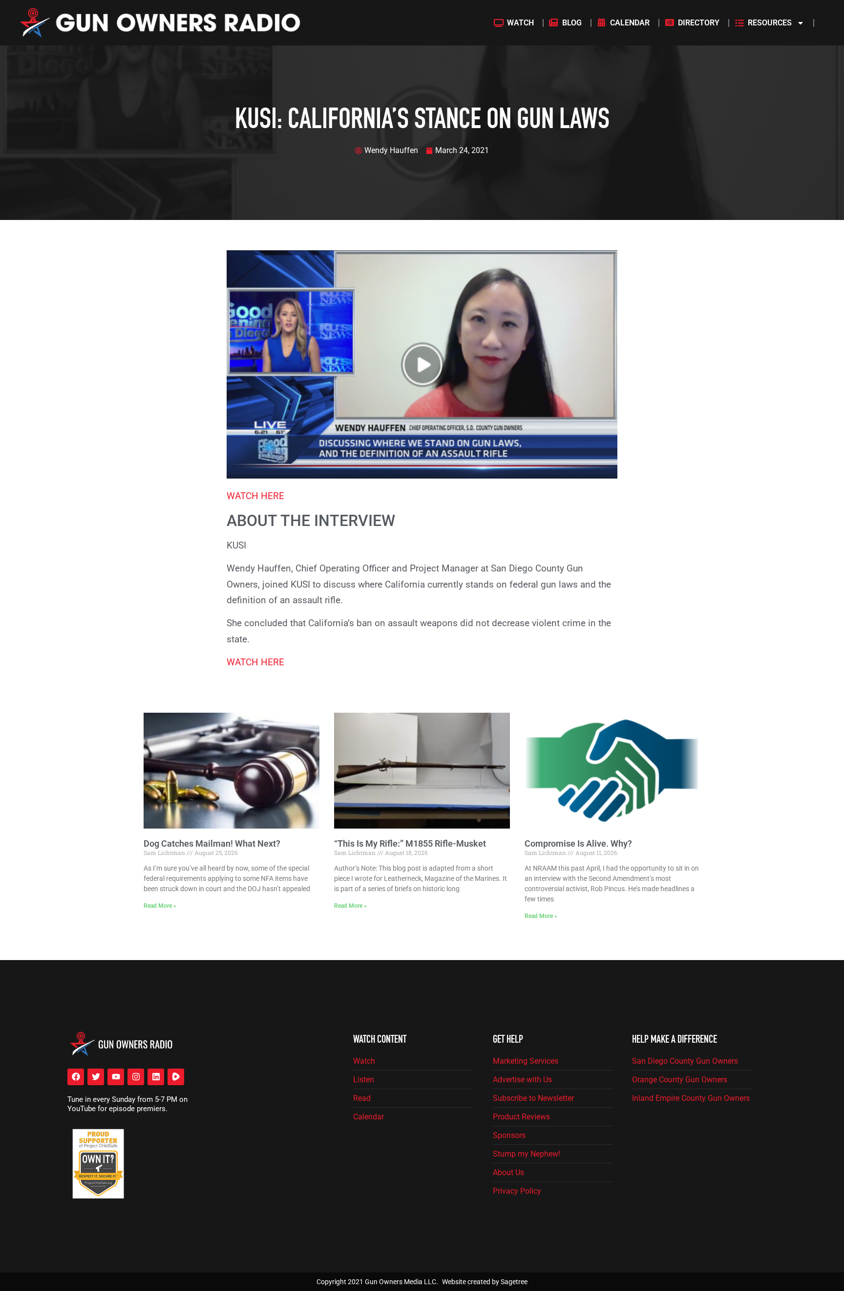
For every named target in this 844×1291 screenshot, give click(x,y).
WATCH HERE (255, 496)
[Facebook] (75, 1077)
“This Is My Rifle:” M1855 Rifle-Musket (410, 843)
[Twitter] (95, 1077)
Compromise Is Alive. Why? (578, 843)
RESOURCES (770, 22)
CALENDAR (630, 22)
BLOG (572, 22)
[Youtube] (115, 1077)
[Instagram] (135, 1077)
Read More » (160, 905)
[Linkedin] (156, 1077)
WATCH (520, 22)
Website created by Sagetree (485, 1282)
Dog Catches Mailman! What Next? (212, 843)
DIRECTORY (698, 22)
